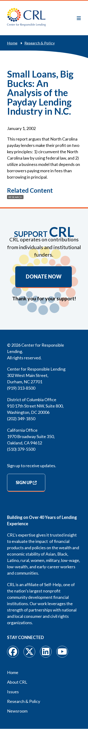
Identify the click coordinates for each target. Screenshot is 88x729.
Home (12, 43)
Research (15, 197)
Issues (13, 691)
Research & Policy (39, 43)
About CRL (17, 682)
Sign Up (24, 482)
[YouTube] (62, 652)
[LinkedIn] (46, 652)
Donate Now (43, 277)
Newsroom (17, 710)
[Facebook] (13, 652)
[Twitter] (29, 652)
